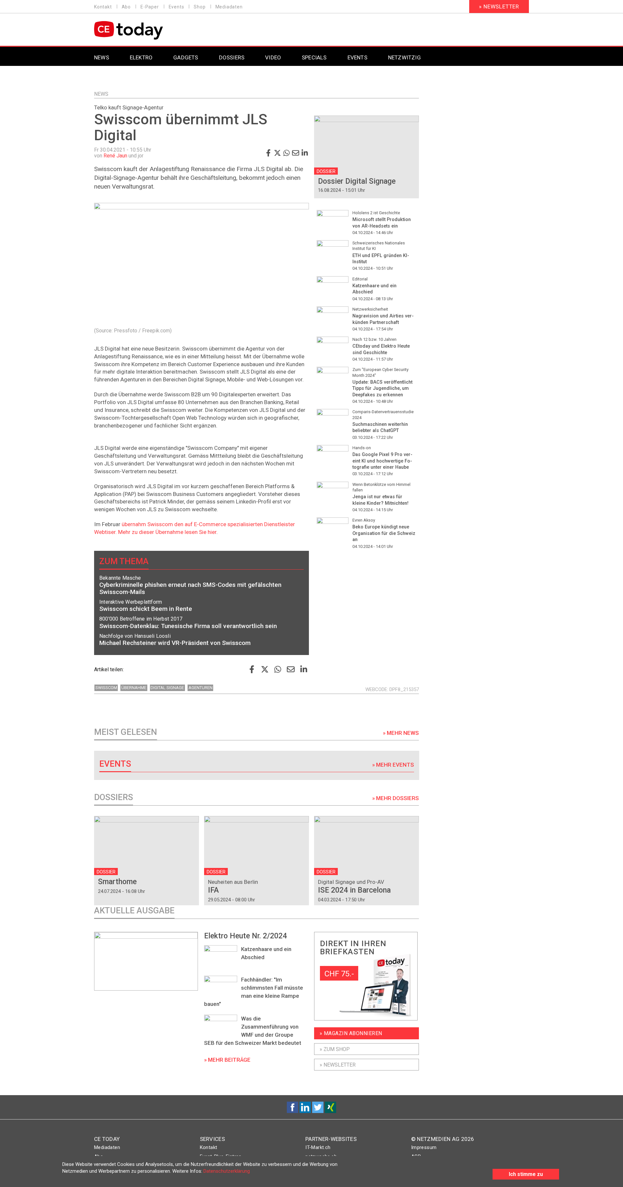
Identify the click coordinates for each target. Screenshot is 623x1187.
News (101, 94)
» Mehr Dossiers (395, 798)
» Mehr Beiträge (227, 1060)
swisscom (106, 687)
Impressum (424, 1147)
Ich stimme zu (526, 1174)
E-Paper (149, 6)
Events (176, 6)
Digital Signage (167, 687)
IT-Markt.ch (317, 1147)
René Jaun (115, 156)
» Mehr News (401, 733)
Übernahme (133, 687)
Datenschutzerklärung (226, 1171)
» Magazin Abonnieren (351, 1033)
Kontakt (103, 6)
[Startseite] (145, 30)
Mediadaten (229, 6)
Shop (199, 6)
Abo (126, 6)
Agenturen (201, 687)
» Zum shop (335, 1049)
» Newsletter (499, 6)
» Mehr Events (393, 764)
